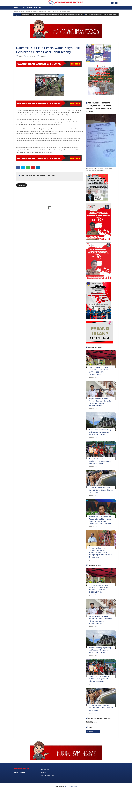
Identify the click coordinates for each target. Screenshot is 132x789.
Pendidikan (42, 11)
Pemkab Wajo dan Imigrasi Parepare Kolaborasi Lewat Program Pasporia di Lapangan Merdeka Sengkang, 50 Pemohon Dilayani (92, 14)
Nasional (29, 11)
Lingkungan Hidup (65, 11)
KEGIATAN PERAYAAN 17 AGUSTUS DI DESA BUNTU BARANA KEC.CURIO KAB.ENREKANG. (99, 371)
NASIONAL (90, 731)
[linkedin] (38, 167)
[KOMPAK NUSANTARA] (66, 4)
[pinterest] (33, 167)
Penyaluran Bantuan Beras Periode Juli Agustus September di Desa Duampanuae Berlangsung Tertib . (100, 402)
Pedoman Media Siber (34, 7)
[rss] (29, 776)
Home (16, 7)
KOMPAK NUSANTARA (71, 786)
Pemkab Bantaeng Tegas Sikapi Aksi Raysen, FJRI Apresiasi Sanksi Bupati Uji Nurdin (100, 432)
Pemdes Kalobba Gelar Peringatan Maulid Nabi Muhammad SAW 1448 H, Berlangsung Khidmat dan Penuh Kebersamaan (100, 552)
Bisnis (50, 11)
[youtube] (21, 3)
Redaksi (22, 7)
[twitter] (16, 3)
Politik (35, 11)
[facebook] (14, 3)
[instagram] (18, 3)
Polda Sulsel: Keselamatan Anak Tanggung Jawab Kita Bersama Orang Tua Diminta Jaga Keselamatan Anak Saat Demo (36, 14)
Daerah (21, 11)
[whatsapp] (28, 167)
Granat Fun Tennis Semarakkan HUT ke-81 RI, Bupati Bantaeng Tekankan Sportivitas (100, 461)
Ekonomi (55, 11)
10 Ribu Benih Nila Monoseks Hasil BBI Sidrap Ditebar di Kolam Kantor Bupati (101, 490)
